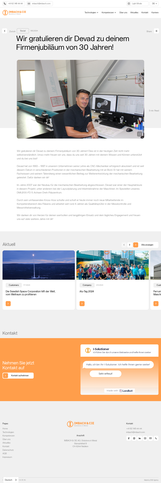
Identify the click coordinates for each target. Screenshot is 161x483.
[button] (154, 3)
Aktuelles (134, 12)
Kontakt (145, 12)
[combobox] (11, 480)
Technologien (8, 432)
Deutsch (8, 480)
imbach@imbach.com (135, 432)
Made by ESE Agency (151, 480)
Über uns (123, 12)
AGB (5, 453)
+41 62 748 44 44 (134, 428)
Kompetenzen (9, 435)
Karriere (155, 12)
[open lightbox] (80, 99)
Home (5, 428)
